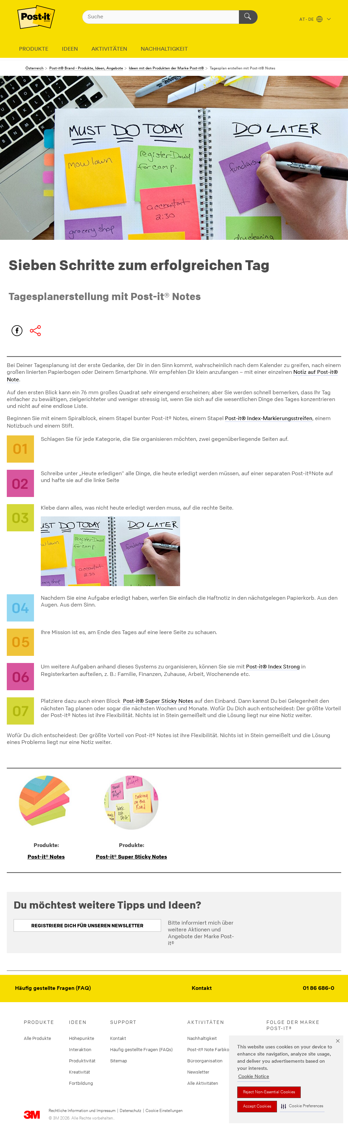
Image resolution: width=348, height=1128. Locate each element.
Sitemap (118, 1060)
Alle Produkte (37, 1038)
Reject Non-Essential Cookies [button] (269, 1092)
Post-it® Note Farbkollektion (215, 1049)
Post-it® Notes (46, 856)
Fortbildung (81, 1083)
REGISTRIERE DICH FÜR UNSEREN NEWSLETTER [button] (87, 925)
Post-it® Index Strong (273, 667)
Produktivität (82, 1060)
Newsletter (198, 1072)
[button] (302, 1106)
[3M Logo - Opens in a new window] (36, 17)
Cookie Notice (253, 1076)
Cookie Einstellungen (163, 1111)
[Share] (35, 331)
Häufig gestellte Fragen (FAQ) (53, 988)
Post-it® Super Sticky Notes (157, 701)
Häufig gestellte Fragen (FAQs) (141, 1049)
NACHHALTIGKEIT (164, 49)
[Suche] (248, 17)
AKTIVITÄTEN (109, 49)
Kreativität (79, 1072)
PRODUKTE (33, 49)
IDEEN (70, 49)
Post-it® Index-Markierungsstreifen (268, 418)
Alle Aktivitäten (202, 1083)
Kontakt (202, 988)
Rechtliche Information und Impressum (82, 1111)
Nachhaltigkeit (202, 1038)
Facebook (17, 330)
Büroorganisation (205, 1060)
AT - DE (307, 20)
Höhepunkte (81, 1038)
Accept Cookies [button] (257, 1107)
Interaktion (80, 1049)
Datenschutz (130, 1111)
